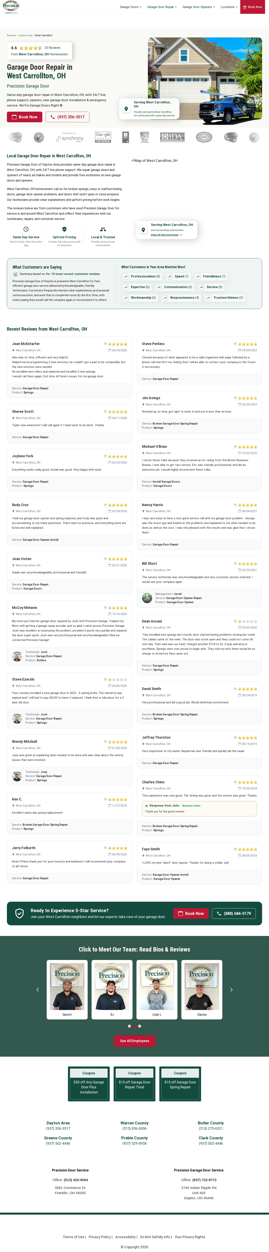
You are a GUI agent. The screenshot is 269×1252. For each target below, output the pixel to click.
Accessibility (125, 1237)
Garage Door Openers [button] (198, 7)
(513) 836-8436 (134, 1128)
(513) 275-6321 (211, 1128)
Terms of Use (73, 1237)
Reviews (11, 35)
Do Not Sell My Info (155, 1237)
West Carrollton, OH (28, 350)
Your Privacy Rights (190, 1237)
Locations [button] (228, 7)
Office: (70, 1180)
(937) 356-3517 (71, 117)
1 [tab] (129, 1026)
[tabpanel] (67, 988)
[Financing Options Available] (58, 137)
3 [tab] (140, 1026)
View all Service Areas (164, 234)
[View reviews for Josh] (17, 656)
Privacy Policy (100, 1237)
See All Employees (134, 1041)
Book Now (254, 7)
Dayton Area (25, 35)
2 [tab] (134, 1026)
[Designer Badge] (132, 137)
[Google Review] (91, 137)
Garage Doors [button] (129, 7)
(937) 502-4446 (58, 1143)
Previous (38, 990)
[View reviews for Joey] (17, 776)
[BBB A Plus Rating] (113, 137)
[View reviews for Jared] (147, 598)
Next (231, 990)
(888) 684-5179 (237, 913)
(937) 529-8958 (134, 1143)
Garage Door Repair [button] (161, 7)
